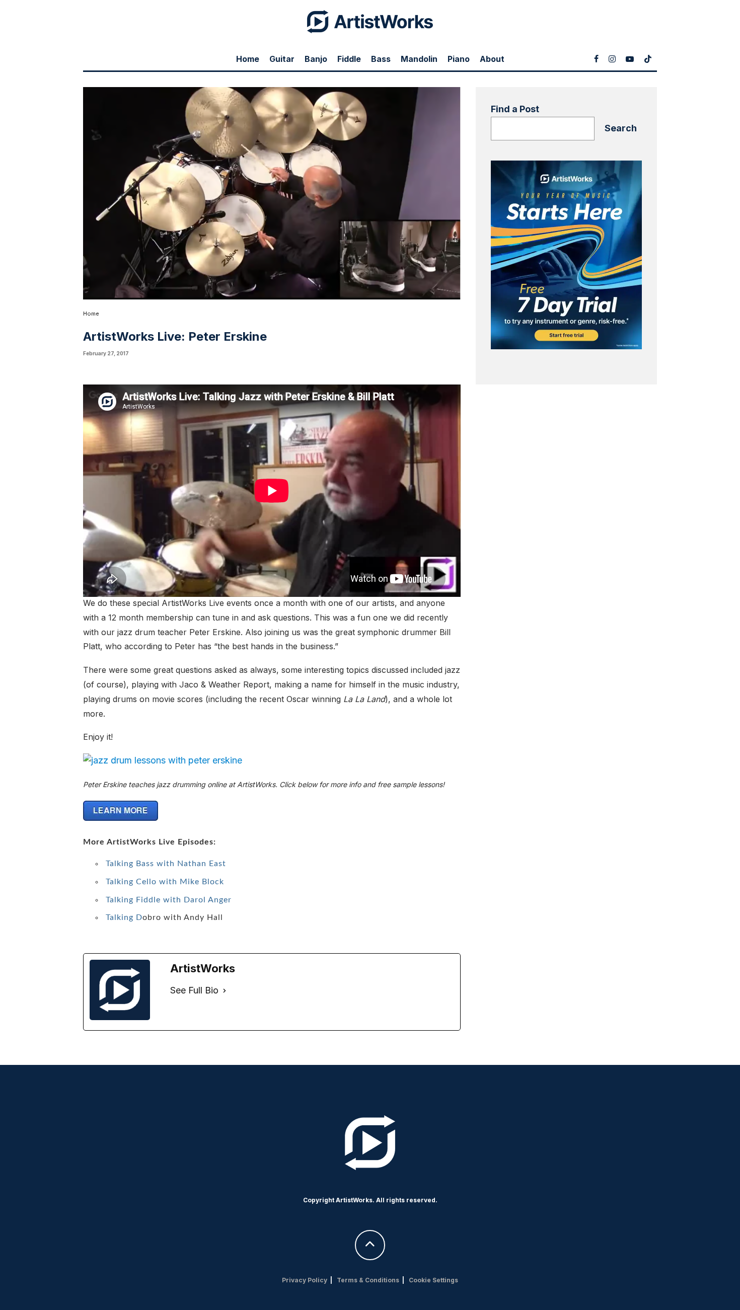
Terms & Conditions (368, 1280)
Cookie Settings (433, 1280)
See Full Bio (194, 990)
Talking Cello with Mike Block (165, 882)
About (492, 59)
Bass (381, 59)
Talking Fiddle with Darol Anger (169, 900)
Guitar (281, 59)
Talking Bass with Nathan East (166, 864)
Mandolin (419, 59)
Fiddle (349, 59)
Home (247, 59)
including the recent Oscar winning (296, 699)
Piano (459, 59)
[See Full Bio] (224, 990)
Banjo (316, 59)
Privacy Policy (304, 1280)
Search (621, 128)
